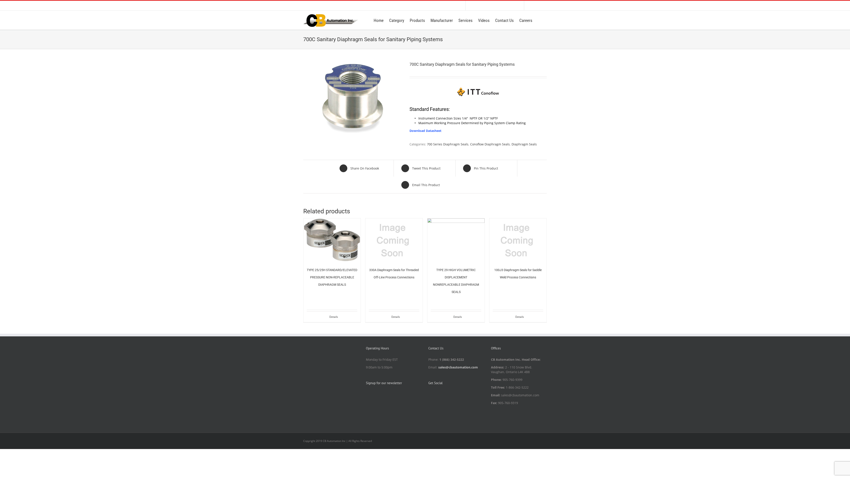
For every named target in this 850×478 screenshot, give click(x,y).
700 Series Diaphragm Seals (447, 144)
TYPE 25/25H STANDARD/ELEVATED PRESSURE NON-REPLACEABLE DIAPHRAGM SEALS (332, 277)
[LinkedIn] (429, 394)
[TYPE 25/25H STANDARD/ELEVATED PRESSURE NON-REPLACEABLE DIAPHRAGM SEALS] (332, 239)
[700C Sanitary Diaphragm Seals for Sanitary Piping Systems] (353, 98)
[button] (539, 20)
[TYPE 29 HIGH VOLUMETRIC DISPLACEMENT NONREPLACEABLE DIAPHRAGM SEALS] (456, 239)
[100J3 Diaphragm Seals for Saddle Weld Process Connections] (518, 239)
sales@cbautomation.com (458, 367)
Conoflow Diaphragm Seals (490, 144)
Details (333, 317)
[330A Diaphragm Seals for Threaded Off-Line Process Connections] (394, 239)
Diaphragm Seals (524, 144)
